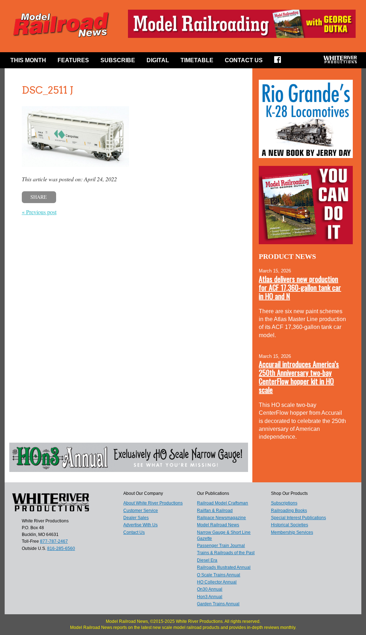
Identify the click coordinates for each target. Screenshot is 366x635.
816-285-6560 (61, 548)
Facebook (280, 62)
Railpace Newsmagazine (221, 517)
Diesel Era (207, 560)
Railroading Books (289, 510)
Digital (158, 60)
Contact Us (244, 60)
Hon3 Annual (209, 596)
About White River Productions (153, 503)
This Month (28, 60)
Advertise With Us (140, 524)
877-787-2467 (54, 541)
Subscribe (117, 60)
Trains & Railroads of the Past (225, 552)
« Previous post (39, 212)
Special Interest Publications (298, 517)
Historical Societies (289, 524)
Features (73, 60)
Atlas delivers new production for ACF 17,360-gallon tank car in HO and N (300, 287)
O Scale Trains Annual (218, 574)
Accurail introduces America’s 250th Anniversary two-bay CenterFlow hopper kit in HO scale (299, 377)
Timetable (196, 60)
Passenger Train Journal (221, 545)
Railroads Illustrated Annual (224, 567)
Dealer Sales (136, 517)
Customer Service (140, 510)
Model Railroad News (218, 524)
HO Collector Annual (217, 582)
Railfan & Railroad (215, 510)
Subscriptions (284, 503)
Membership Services (292, 532)
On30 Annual (209, 589)
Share (38, 196)
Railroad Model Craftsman (222, 503)
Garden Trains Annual (218, 603)
